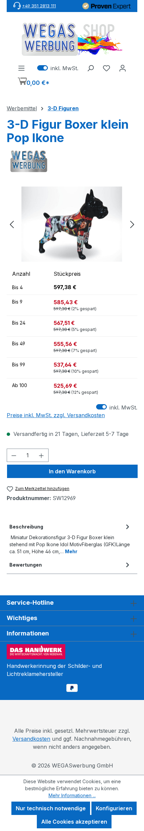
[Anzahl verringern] (14, 455)
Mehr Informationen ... (72, 795)
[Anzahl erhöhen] (41, 455)
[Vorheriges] (12, 224)
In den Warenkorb (72, 471)
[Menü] (21, 68)
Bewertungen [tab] (25, 565)
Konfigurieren (114, 808)
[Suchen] (90, 68)
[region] (72, 224)
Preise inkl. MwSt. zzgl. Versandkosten (56, 415)
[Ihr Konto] (123, 68)
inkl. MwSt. (57, 68)
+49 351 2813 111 (39, 5)
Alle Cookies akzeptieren (74, 821)
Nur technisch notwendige (51, 808)
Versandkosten (31, 738)
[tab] (70, 538)
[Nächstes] (132, 224)
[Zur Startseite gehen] (72, 39)
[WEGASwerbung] (72, 161)
